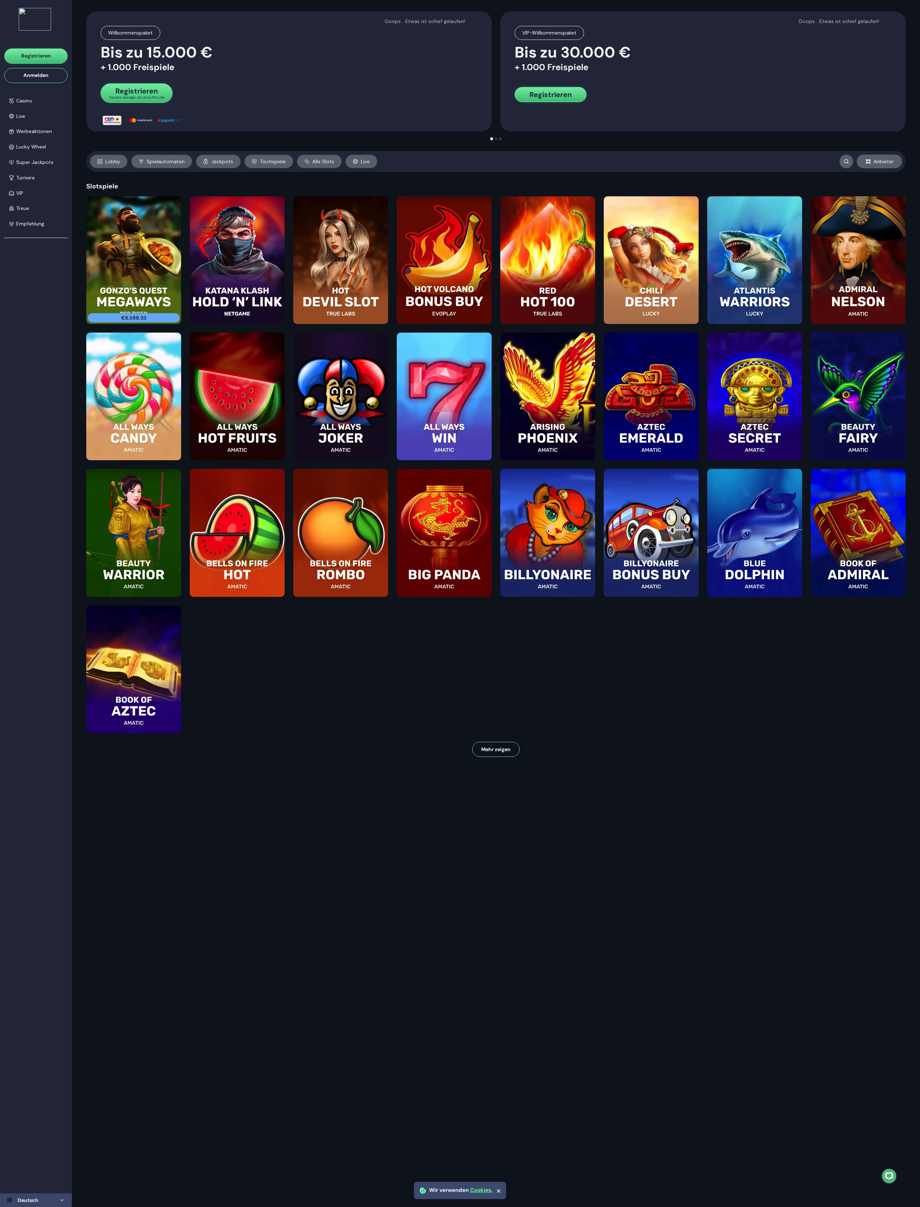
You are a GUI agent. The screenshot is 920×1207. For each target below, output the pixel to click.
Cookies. (481, 1190)
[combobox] (36, 1200)
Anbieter (884, 161)
